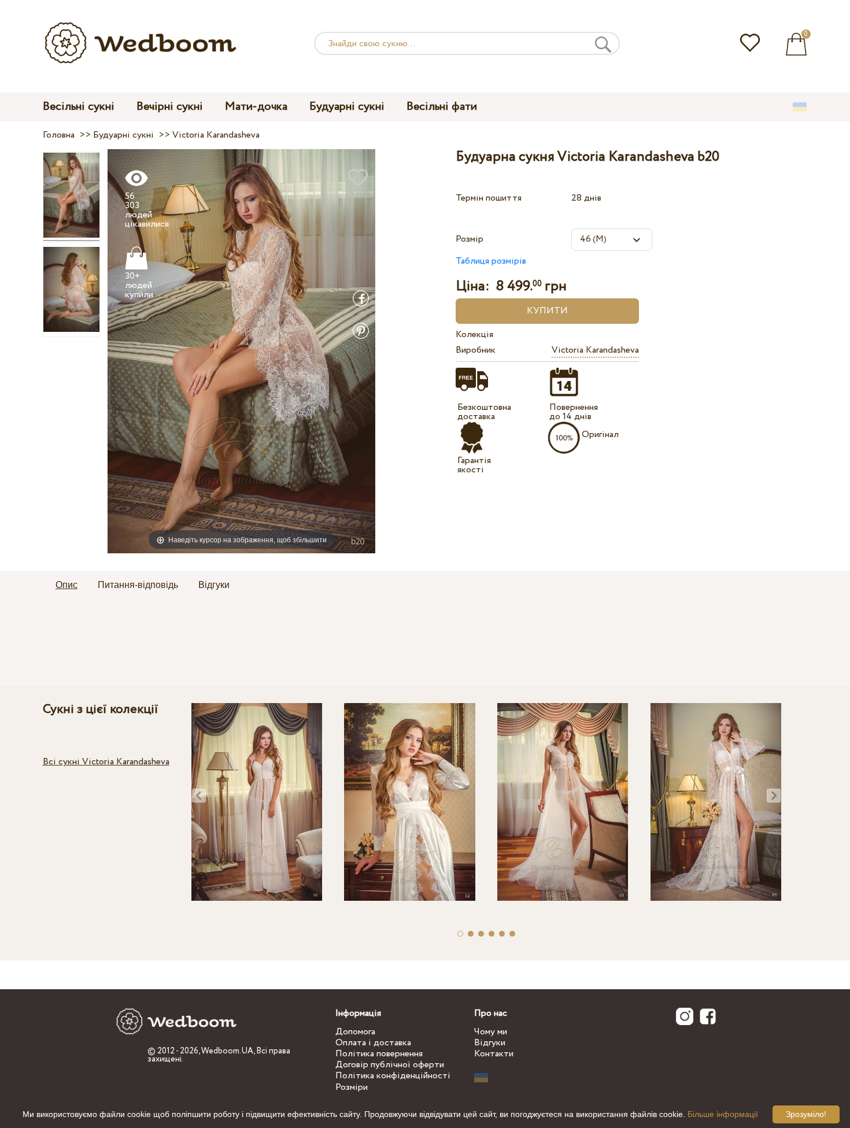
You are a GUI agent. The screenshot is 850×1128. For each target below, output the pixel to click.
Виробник (476, 350)
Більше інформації (723, 1114)
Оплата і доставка (373, 1042)
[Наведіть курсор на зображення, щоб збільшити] (241, 350)
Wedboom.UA (227, 1051)
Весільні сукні (78, 106)
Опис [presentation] (66, 585)
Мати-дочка (256, 106)
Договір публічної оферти (389, 1064)
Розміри (351, 1087)
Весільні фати (441, 106)
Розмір (469, 239)
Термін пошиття (489, 198)
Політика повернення (379, 1053)
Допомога (355, 1031)
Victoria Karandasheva (595, 350)
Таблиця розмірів (491, 261)
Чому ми (490, 1031)
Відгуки (489, 1042)
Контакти (493, 1053)
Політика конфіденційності (392, 1075)
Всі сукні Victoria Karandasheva (106, 761)
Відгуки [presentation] (214, 585)
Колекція (474, 334)
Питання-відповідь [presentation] (138, 585)
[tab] (66, 586)
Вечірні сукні (169, 106)
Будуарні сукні (347, 106)
